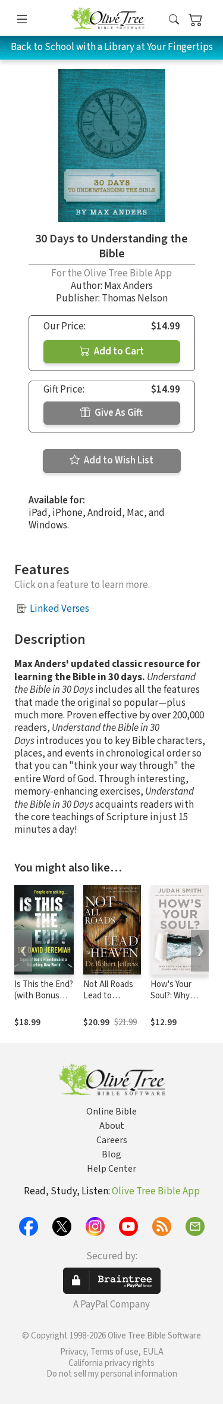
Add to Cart (118, 351)
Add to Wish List (117, 460)
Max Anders (128, 286)
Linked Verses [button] (59, 609)
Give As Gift (118, 413)
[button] (174, 20)
